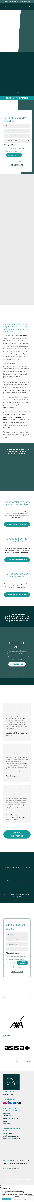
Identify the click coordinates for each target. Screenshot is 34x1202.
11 (23, 674)
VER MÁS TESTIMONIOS (17, 834)
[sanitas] (17, 998)
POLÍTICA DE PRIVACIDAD (11, 1139)
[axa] (17, 1032)
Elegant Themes (18, 1179)
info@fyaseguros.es (11, 1102)
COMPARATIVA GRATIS (10, 1118)
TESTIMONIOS (8, 1116)
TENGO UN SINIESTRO (17, 559)
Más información (18, 1199)
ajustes (17, 1196)
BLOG (5, 1121)
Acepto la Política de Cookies (14, 151)
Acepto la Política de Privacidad (15, 148)
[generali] (6, 1035)
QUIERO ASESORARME (17, 524)
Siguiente (27, 1061)
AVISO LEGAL (7, 1133)
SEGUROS (6, 1113)
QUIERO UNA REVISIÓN (17, 595)
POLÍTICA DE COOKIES (10, 1136)
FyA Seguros (9, 335)
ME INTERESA (17, 664)
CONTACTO (7, 1124)
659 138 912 (15, 1)
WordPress (18, 1182)
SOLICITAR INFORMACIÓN (17, 98)
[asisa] (17, 1056)
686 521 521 (8, 1)
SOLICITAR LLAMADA (13, 155)
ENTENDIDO (6, 1199)
